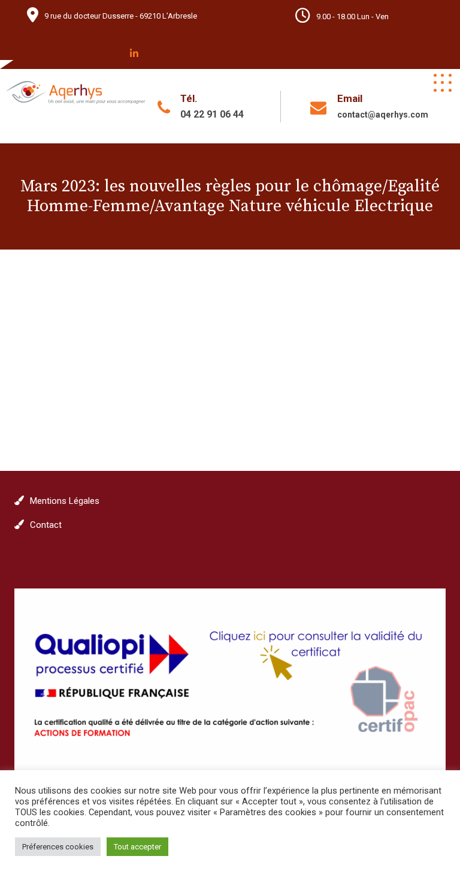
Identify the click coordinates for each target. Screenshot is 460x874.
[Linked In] (134, 53)
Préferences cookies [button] (57, 846)
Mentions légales (64, 500)
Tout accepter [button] (137, 846)
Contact (46, 524)
